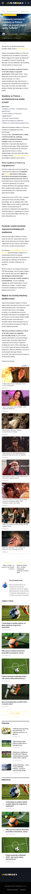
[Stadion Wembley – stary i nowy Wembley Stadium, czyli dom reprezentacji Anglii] (6, 767)
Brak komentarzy (8, 38)
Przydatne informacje (9, 15)
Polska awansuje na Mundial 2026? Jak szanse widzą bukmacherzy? (16, 857)
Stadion (7, 174)
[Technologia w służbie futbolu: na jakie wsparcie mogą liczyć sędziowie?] (15, 613)
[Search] (28, 3)
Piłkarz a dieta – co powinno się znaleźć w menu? (8, 567)
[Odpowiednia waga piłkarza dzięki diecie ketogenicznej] (6, 743)
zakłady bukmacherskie (20, 155)
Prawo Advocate (22, 49)
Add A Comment (15, 713)
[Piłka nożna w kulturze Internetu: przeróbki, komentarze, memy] (15, 641)
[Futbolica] (15, 3)
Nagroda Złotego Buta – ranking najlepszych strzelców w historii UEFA (23, 569)
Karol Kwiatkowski (13, 34)
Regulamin (23, 889)
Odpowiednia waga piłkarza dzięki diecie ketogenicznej (20, 743)
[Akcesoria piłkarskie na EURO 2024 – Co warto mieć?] (15, 692)
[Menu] (3, 3)
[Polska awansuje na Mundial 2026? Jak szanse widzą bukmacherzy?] (15, 666)
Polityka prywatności (12, 889)
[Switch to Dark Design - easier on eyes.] (25, 3)
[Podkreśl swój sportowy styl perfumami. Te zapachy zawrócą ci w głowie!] (6, 731)
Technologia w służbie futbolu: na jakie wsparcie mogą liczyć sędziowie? (14, 625)
